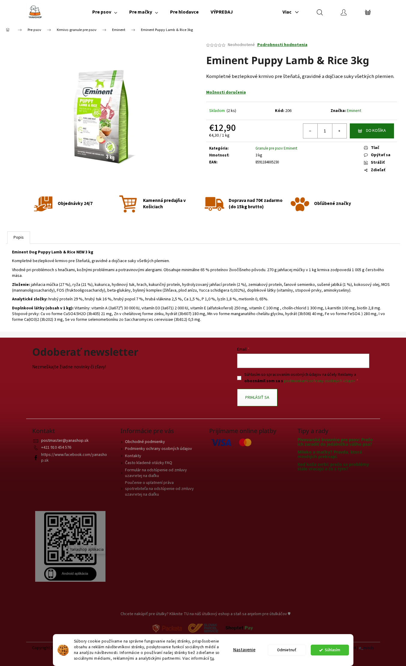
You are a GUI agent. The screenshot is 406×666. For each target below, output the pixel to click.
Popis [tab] (19, 237)
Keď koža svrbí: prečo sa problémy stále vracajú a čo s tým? (333, 466)
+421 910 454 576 (56, 448)
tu (212, 658)
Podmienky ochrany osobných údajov (158, 449)
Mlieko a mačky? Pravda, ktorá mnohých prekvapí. (330, 454)
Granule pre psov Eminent (276, 148)
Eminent (354, 111)
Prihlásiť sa (257, 398)
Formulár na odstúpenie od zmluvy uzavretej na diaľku (156, 473)
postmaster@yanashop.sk (65, 441)
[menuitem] (104, 12)
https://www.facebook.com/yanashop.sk (74, 457)
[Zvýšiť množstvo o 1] (339, 131)
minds (368, 648)
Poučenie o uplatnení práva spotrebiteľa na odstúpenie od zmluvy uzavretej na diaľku (159, 488)
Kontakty (133, 456)
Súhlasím (332, 650)
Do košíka (376, 131)
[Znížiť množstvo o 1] (310, 131)
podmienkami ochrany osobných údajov (319, 381)
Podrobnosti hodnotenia (282, 45)
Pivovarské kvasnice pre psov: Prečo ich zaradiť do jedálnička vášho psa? (335, 442)
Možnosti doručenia (226, 92)
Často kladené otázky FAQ (148, 463)
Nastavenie (244, 650)
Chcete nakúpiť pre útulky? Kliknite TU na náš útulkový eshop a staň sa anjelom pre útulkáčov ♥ (205, 614)
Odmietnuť (286, 650)
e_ (361, 648)
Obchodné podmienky (145, 442)
